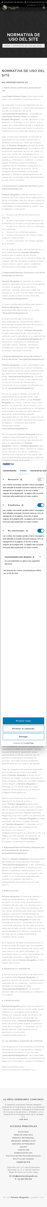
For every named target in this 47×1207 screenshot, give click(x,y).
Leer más (23, 1119)
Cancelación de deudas (13, 2)
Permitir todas (23, 721)
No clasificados (16, 531)
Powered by (23, 743)
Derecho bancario (23, 1135)
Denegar (23, 737)
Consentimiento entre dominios (19, 557)
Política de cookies (23, 1159)
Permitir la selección (23, 729)
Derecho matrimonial (23, 1138)
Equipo (23, 1147)
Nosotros (23, 1132)
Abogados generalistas (23, 1141)
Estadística (14, 505)
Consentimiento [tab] (9, 471)
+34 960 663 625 (24, 1179)
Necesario (13, 479)
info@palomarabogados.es (24, 1176)
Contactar (23, 1150)
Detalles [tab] (23, 471)
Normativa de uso (23, 1153)
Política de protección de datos (23, 1156)
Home (7, 46)
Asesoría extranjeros (23, 1144)
